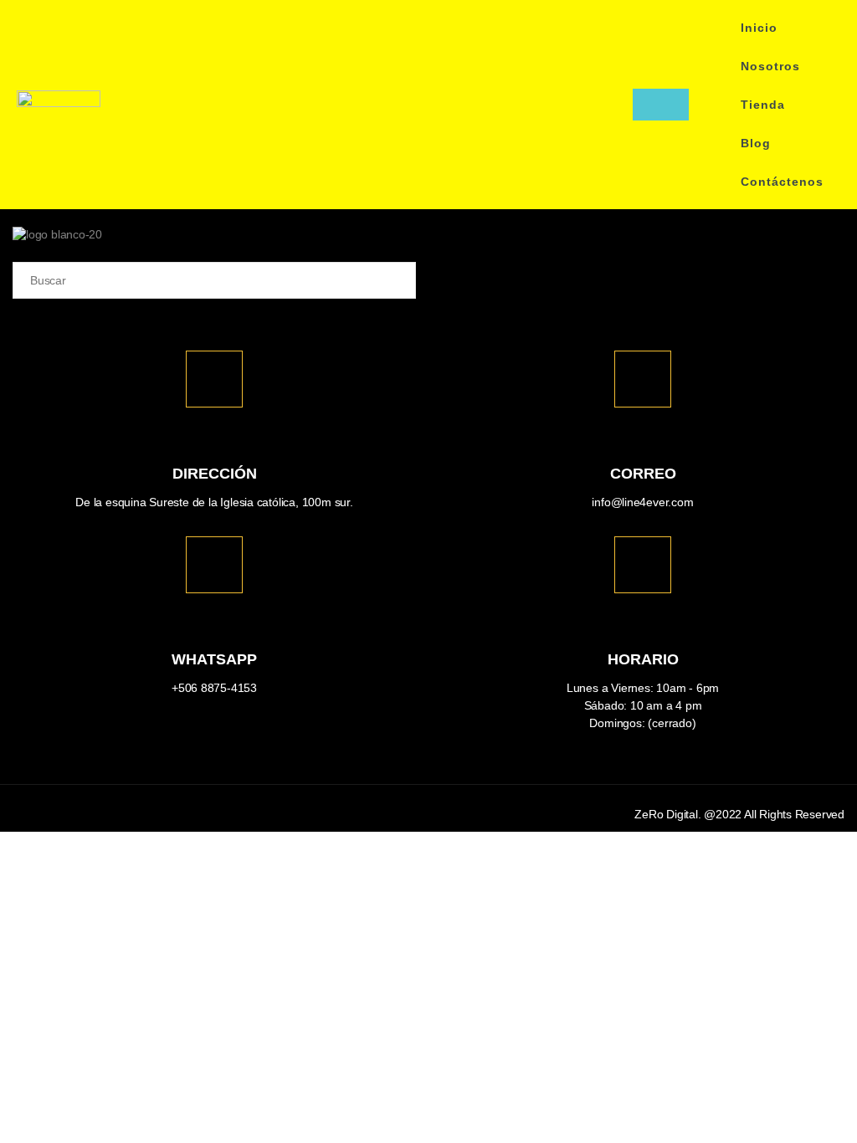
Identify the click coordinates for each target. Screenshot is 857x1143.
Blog (756, 143)
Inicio (759, 27)
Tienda (763, 104)
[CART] (661, 104)
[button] (615, 104)
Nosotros (770, 66)
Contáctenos (782, 181)
